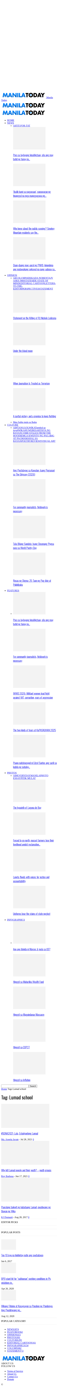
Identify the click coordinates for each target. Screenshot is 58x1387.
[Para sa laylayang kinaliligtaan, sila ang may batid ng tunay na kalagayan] (29, 148)
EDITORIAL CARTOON (32, 283)
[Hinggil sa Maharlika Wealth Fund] (29, 975)
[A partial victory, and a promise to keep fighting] (29, 410)
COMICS (26, 433)
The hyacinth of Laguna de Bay (27, 808)
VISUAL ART (48, 441)
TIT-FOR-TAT (23, 125)
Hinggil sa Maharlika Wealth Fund (28, 982)
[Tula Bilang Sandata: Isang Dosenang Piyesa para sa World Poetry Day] (29, 537)
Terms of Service (15, 1371)
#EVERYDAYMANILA (28, 775)
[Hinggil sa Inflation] (29, 1073)
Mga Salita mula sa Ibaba (25, 422)
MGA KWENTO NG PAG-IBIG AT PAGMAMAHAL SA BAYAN (33, 438)
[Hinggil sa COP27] (29, 1041)
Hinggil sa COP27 (21, 1047)
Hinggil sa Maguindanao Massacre (28, 1014)
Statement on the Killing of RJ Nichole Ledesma (34, 318)
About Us (11, 1374)
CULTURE (12, 425)
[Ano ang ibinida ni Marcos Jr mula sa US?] (29, 943)
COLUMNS (22, 278)
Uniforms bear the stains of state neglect (31, 914)
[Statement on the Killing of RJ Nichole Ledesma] (29, 312)
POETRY (26, 441)
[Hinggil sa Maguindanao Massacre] (29, 1008)
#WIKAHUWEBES (26, 430)
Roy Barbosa (7, 1176)
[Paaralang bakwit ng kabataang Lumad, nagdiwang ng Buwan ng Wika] (25, 1201)
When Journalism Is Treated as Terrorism (31, 383)
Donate (10, 1379)
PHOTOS (12, 773)
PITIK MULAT (28, 778)
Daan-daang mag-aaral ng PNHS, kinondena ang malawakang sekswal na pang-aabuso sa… (34, 267)
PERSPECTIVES (30, 288)
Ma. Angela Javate (10, 1139)
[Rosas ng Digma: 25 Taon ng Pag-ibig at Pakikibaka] (29, 574)
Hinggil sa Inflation (21, 1080)
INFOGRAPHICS (16, 919)
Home (4, 1089)
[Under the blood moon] (29, 344)
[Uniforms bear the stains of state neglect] (29, 907)
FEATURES (13, 590)
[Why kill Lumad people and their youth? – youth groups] (25, 1164)
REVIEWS (36, 441)
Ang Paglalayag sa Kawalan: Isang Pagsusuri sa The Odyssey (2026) (34, 472)
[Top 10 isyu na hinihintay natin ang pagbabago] (8, 1249)
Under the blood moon (23, 351)
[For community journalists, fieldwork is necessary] (29, 500)
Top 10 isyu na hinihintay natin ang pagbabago (22, 1255)
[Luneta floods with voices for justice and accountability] (29, 870)
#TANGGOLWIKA (25, 427)
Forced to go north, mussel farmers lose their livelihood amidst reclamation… (33, 842)
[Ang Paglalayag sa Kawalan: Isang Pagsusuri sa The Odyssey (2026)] (29, 464)
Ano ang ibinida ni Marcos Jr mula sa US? (31, 949)
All (14, 125)
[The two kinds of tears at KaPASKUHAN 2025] (29, 724)
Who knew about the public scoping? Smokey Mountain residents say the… (33, 230)
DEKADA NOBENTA (39, 278)
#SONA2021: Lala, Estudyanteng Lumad (19, 1133)
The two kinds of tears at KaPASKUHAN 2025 (34, 730)
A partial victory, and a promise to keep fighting (34, 416)
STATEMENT (46, 288)
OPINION (12, 275)
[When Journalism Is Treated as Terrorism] (29, 377)
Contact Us (12, 1376)
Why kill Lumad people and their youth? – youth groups (26, 1170)
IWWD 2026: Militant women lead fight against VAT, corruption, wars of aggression (33, 695)
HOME (10, 120)
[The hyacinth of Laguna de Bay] (29, 801)
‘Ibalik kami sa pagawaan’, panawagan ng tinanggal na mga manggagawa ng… (32, 194)
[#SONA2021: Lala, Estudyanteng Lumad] (25, 1127)
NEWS (10, 123)
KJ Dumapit (7, 1217)
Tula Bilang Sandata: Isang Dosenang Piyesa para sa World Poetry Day (33, 546)
